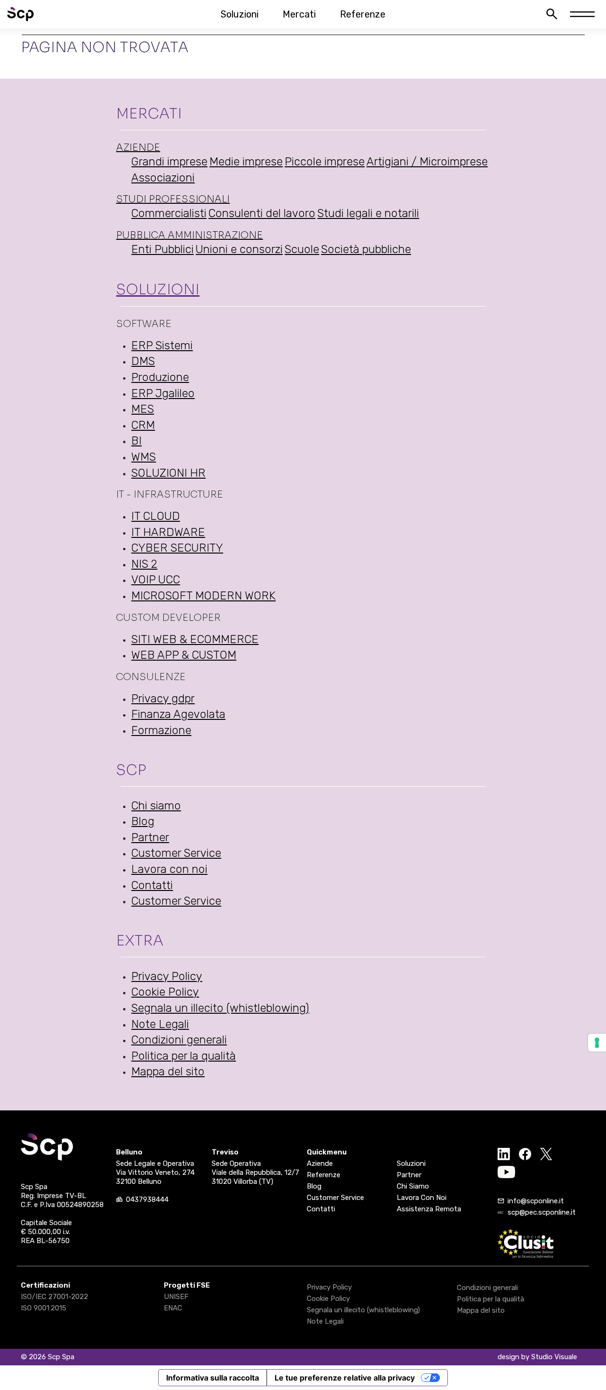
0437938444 (147, 1199)
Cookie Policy (165, 992)
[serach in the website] (551, 14)
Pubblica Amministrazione (189, 235)
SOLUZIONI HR (168, 473)
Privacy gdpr (163, 698)
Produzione (160, 377)
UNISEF (176, 1296)
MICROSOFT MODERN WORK (203, 595)
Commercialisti (168, 213)
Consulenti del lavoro (261, 213)
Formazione (161, 730)
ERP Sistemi (162, 345)
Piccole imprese (325, 161)
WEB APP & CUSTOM (183, 655)
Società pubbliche (366, 249)
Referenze (362, 14)
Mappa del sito (168, 1071)
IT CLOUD (155, 516)
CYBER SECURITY (177, 547)
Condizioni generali (179, 1039)
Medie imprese (246, 161)
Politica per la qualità (183, 1056)
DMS (143, 361)
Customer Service (176, 853)
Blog (142, 821)
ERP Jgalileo (163, 393)
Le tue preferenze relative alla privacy (345, 1377)
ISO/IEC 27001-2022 (54, 1296)
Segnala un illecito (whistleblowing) (220, 1008)
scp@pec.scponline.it (542, 1212)
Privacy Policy (166, 976)
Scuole (302, 249)
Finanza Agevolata (178, 714)
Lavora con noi (169, 869)
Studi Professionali (173, 199)
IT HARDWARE (168, 532)
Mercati (299, 14)
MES (142, 409)
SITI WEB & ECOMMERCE (194, 639)
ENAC (173, 1308)
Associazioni (163, 177)
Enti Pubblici (162, 249)
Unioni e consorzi (239, 249)
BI (136, 440)
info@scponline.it (536, 1201)
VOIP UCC (155, 579)
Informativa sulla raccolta (212, 1377)
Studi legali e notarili (368, 213)
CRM (143, 425)
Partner (150, 837)
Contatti (152, 885)
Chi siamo (156, 805)
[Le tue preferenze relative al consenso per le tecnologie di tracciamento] (597, 1043)
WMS (143, 456)
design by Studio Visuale (537, 1357)
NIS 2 (144, 564)
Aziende (138, 148)
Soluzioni (239, 14)
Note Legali (160, 1024)
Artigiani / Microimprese (427, 161)
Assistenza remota (429, 1209)
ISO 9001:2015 (43, 1308)
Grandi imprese (169, 161)
